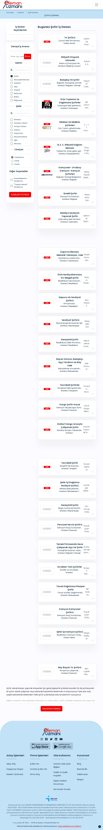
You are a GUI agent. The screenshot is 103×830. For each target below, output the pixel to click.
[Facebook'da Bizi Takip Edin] (46, 739)
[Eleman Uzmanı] (12, 4)
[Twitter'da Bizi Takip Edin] (51, 739)
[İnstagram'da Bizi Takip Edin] (42, 739)
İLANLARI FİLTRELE (20, 194)
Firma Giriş (35, 774)
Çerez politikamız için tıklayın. (70, 826)
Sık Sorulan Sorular (62, 789)
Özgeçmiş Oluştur (14, 769)
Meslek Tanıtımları (14, 774)
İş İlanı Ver (34, 763)
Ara (28, 56)
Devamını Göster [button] (51, 708)
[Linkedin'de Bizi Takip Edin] (56, 739)
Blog (79, 763)
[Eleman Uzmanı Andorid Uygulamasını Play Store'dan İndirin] (63, 746)
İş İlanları (21, 13)
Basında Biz (82, 769)
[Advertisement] (67, 238)
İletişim (80, 779)
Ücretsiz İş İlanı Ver (38, 769)
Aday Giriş (11, 763)
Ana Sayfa (10, 13)
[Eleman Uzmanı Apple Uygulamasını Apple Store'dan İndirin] (40, 746)
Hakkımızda (82, 774)
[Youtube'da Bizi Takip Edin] (61, 739)
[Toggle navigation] (96, 4)
